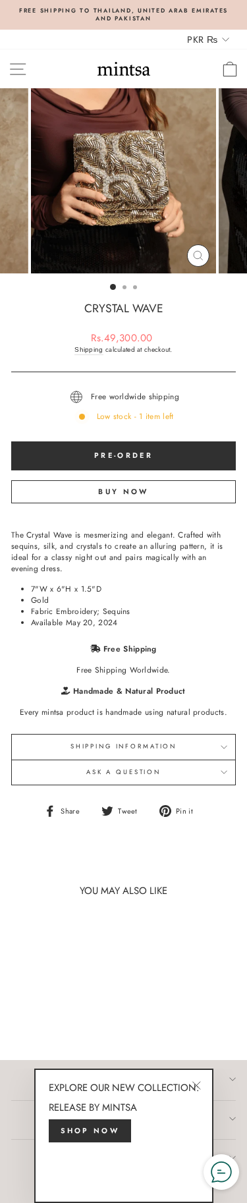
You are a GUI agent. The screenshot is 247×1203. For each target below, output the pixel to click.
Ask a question (123, 772)
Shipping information (123, 746)
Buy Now (123, 491)
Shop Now (90, 1130)
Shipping (88, 349)
